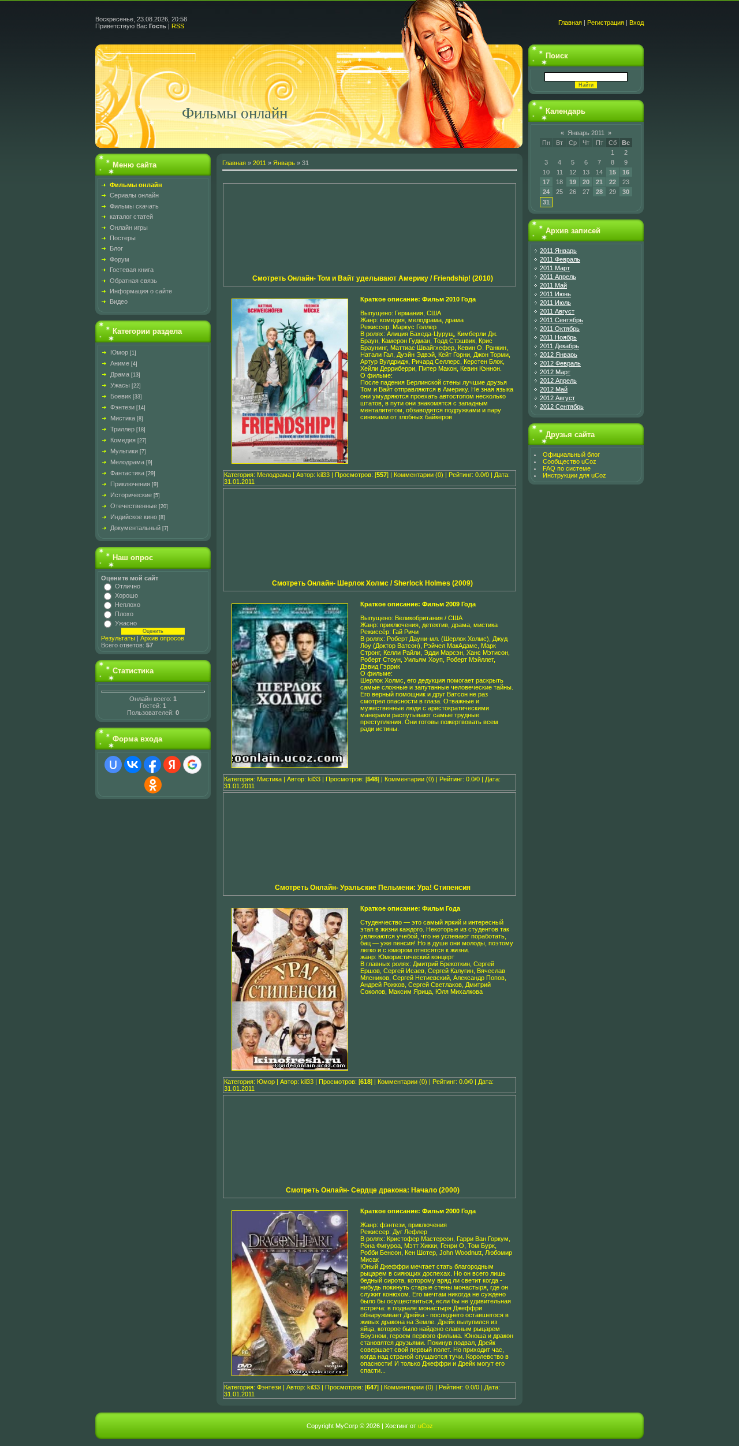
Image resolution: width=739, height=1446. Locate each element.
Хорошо (126, 595)
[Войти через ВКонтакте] (132, 764)
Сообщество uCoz (569, 461)
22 (612, 181)
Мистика (122, 418)
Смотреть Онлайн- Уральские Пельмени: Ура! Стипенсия (373, 888)
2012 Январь (558, 354)
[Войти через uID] (113, 764)
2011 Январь (558, 250)
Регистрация (605, 22)
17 (546, 181)
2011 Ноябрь (558, 337)
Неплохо (127, 604)
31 (546, 202)
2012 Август (557, 397)
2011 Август (557, 311)
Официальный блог (571, 454)
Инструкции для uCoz (574, 475)
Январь (284, 162)
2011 (259, 162)
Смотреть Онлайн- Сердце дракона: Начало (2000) (373, 1190)
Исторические (131, 494)
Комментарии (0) (418, 474)
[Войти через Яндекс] (172, 764)
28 (599, 191)
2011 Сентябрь (561, 319)
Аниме (119, 363)
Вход (636, 22)
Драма (119, 374)
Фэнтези (122, 407)
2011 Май (553, 285)
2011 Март (555, 267)
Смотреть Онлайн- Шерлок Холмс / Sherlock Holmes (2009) (372, 583)
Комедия (123, 440)
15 (612, 172)
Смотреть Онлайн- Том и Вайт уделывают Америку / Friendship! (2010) (372, 278)
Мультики (124, 451)
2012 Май (554, 389)
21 (599, 181)
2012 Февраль (560, 363)
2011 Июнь (555, 293)
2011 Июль (555, 302)
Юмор (119, 352)
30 (625, 191)
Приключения (130, 483)
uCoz (425, 1425)
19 (572, 181)
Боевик (120, 396)
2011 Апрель (558, 276)
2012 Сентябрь (562, 406)
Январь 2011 (586, 132)
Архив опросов (162, 638)
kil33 (323, 474)
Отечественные (133, 505)
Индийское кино (133, 516)
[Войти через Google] (192, 764)
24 (546, 191)
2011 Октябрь (560, 328)
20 (586, 181)
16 (625, 172)
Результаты (118, 638)
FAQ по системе (567, 468)
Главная (570, 22)
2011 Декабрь (559, 345)
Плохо (124, 613)
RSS (177, 26)
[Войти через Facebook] (152, 764)
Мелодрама (127, 462)
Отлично (127, 586)
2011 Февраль (560, 259)
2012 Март (555, 371)
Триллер (122, 429)
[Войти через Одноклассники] (153, 784)
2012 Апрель (558, 380)
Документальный (135, 527)
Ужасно (126, 623)
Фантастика (127, 472)
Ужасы (120, 385)
